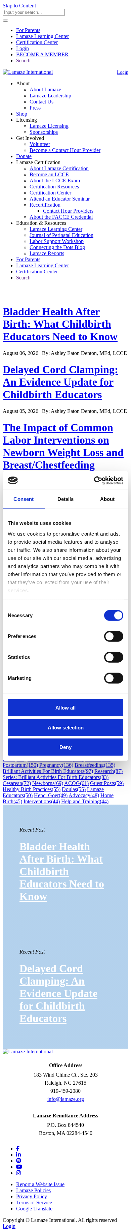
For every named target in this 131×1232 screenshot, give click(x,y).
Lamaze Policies (33, 1190)
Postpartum (20, 765)
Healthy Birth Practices (31, 789)
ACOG (76, 783)
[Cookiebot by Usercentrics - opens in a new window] (94, 480)
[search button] (5, 21)
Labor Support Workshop (57, 241)
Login (22, 48)
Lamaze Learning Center (42, 36)
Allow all (65, 708)
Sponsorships (44, 132)
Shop (21, 114)
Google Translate (34, 1208)
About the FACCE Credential (61, 217)
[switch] (113, 636)
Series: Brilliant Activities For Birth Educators (55, 777)
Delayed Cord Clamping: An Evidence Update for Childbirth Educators (60, 381)
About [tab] (107, 499)
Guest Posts (107, 783)
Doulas (74, 789)
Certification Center (37, 42)
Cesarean (17, 783)
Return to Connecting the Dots (39, 295)
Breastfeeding (95, 765)
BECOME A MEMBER (42, 54)
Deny (65, 747)
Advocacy (84, 795)
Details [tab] (65, 499)
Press (35, 108)
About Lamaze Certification (59, 168)
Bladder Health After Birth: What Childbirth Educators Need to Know (60, 323)
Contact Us (41, 101)
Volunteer (40, 144)
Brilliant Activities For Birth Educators (48, 771)
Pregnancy (56, 765)
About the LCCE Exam (55, 180)
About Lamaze (45, 89)
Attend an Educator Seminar (60, 199)
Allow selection (66, 727)
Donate (24, 156)
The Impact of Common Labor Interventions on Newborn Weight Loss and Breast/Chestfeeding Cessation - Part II (63, 452)
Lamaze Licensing (49, 126)
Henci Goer (51, 795)
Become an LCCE (49, 174)
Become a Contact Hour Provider (65, 150)
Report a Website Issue (40, 1184)
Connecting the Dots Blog (57, 247)
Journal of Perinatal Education (61, 235)
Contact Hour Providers (68, 211)
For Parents (28, 30)
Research (108, 771)
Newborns (47, 783)
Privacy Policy (31, 1196)
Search (23, 60)
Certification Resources (54, 186)
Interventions (42, 801)
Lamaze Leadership (50, 95)
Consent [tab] (23, 499)
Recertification (45, 205)
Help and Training (84, 801)
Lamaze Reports (47, 253)
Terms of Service (34, 1202)
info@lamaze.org (65, 1099)
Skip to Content (19, 5)
